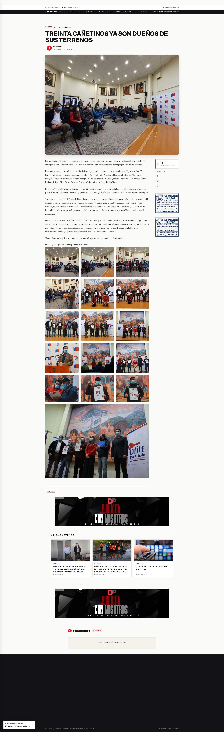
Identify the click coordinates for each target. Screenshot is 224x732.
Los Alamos (84, 704)
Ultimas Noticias (135, 18)
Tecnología (118, 712)
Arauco (82, 712)
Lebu (81, 715)
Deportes (117, 700)
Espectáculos (119, 715)
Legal (169, 728)
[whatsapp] (60, 703)
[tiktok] (57, 703)
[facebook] (46, 703)
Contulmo (83, 719)
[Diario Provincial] (54, 18)
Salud (116, 708)
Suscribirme (169, 669)
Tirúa (82, 708)
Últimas (176, 728)
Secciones (118, 18)
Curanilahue (84, 700)
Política (117, 704)
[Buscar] (177, 18)
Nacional (117, 696)
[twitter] (49, 703)
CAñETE (48, 27)
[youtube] (55, 703)
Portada (90, 18)
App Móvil (157, 704)
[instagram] (51, 703)
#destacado (51, 491)
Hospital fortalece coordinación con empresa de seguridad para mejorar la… (84, 2)
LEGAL (150, 18)
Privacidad (162, 728)
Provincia (104, 18)
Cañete (82, 696)
